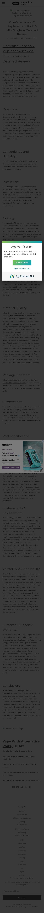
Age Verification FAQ (22, 269)
